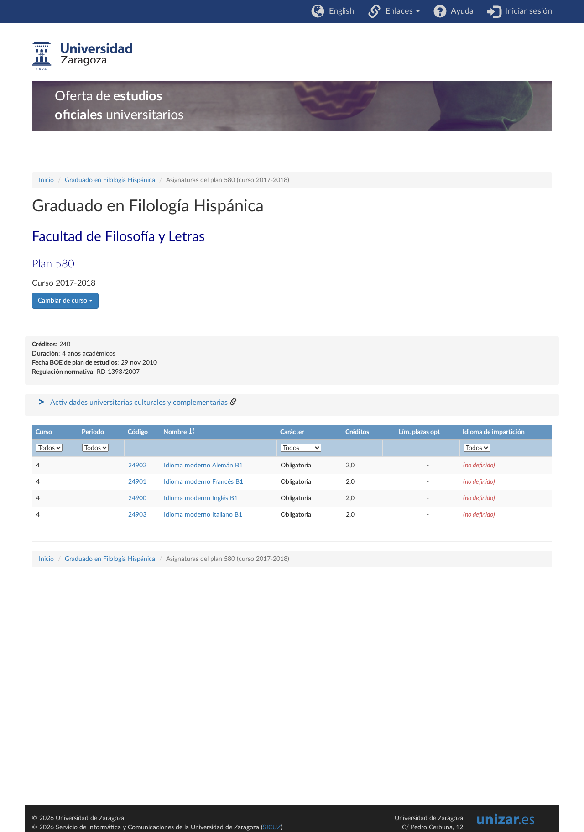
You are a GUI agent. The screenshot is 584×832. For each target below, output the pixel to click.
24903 (137, 515)
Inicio (46, 180)
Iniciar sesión (526, 11)
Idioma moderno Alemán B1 (203, 465)
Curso (44, 432)
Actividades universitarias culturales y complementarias (139, 402)
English (339, 11)
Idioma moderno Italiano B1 (203, 515)
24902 (137, 465)
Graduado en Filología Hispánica (110, 180)
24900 (137, 498)
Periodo (93, 432)
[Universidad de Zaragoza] (82, 56)
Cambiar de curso (63, 301)
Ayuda (460, 11)
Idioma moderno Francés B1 (203, 482)
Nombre (175, 432)
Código (138, 432)
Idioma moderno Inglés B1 (201, 498)
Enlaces (398, 11)
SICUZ (272, 827)
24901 (137, 482)
